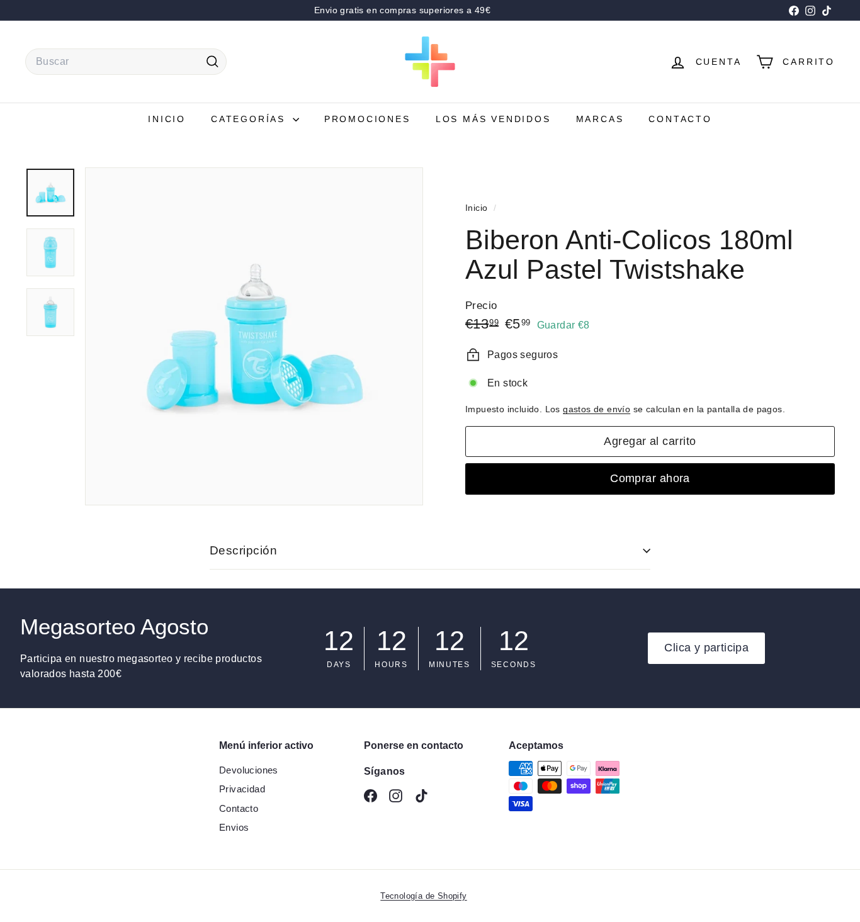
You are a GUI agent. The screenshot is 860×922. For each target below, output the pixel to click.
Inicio (167, 119)
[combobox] (126, 61)
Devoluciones (248, 770)
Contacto (679, 119)
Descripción (243, 550)
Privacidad (242, 789)
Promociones (367, 119)
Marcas (600, 119)
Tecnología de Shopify (423, 896)
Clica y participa (706, 647)
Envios (234, 827)
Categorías (250, 119)
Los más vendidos (493, 119)
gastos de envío (596, 409)
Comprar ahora (650, 478)
